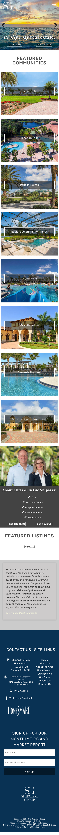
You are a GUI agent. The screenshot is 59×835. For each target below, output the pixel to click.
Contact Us (18, 649)
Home (44, 660)
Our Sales (44, 677)
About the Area (44, 666)
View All (29, 547)
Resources (45, 680)
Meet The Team (16, 524)
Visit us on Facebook (21, 698)
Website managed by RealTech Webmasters (29, 823)
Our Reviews (44, 524)
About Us (44, 663)
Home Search (44, 670)
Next (55, 25)
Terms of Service (31, 827)
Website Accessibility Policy (29, 821)
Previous (4, 25)
